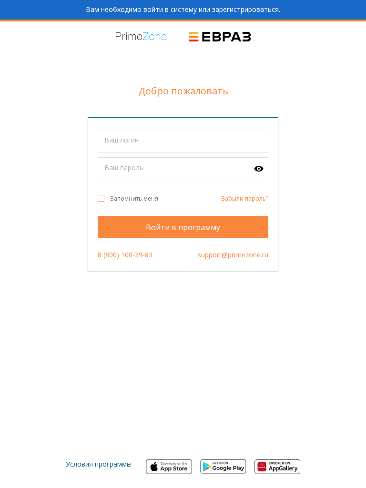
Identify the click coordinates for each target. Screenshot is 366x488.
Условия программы (99, 463)
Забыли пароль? (244, 198)
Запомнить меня (134, 198)
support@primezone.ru (233, 254)
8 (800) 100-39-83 (125, 254)
